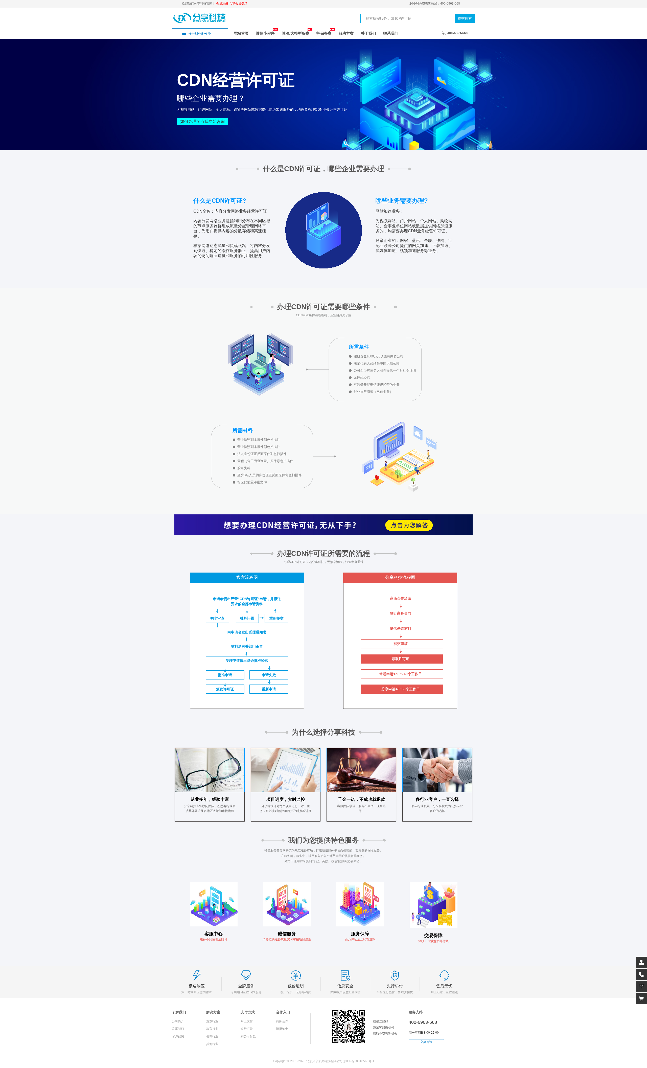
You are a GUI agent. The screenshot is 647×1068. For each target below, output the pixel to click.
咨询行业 (212, 1036)
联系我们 (390, 33)
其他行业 (212, 1044)
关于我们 (368, 33)
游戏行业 (212, 1021)
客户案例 (178, 1036)
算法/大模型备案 (295, 33)
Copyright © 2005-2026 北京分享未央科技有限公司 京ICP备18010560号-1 (323, 1061)
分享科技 (199, 17)
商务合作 (282, 1021)
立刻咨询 (426, 1042)
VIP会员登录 (238, 3)
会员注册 (222, 3)
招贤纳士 (282, 1028)
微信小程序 (265, 33)
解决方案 (346, 33)
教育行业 (212, 1028)
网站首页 (241, 33)
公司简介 (178, 1021)
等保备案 (324, 33)
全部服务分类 (200, 33)
